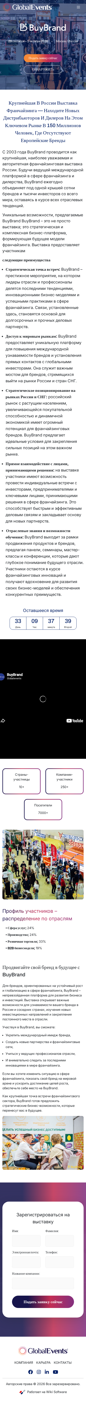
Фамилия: (52, 1231)
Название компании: (26, 1273)
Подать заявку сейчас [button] (43, 58)
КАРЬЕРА (43, 1363)
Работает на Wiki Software (47, 1392)
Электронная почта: (25, 1252)
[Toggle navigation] (78, 7)
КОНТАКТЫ (63, 1363)
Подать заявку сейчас (43, 1302)
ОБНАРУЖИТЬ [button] (43, 69)
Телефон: (51, 1252)
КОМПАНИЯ (23, 1363)
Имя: (15, 1231)
